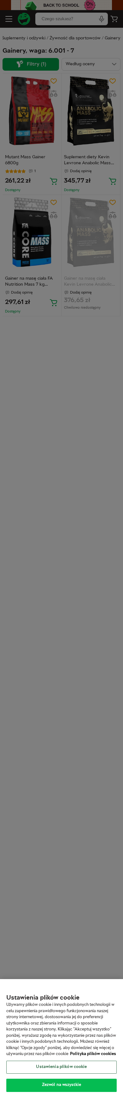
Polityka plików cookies (93, 1054)
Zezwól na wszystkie (61, 1085)
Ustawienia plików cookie (61, 1067)
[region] (61, 1038)
